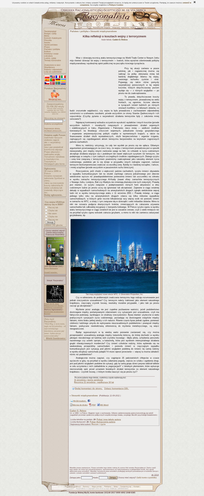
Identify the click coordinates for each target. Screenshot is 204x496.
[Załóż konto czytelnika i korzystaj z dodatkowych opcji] (150, 26)
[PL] (47, 76)
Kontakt (136, 487)
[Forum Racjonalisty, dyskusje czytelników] (80, 26)
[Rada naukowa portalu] (141, 26)
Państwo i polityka (52, 49)
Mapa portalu (97, 487)
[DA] (52, 83)
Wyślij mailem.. (80, 401)
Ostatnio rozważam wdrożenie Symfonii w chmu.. (54, 178)
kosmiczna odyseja (53, 149)
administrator (123, 488)
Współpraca (49, 67)
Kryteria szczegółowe (53, 124)
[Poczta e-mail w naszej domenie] (89, 26)
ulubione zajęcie (51, 140)
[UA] (63, 80)
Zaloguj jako (75, 478)
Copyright (91, 488)
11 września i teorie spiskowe (88, 380)
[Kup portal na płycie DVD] (98, 26)
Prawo (47, 47)
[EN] (52, 76)
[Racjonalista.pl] (102, 21)
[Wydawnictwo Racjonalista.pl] (125, 26)
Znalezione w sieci (52, 65)
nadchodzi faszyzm (53, 137)
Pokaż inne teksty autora (109, 419)
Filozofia (48, 40)
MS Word (104, 405)
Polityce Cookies (116, 5)
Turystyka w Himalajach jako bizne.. (55, 162)
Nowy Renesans (51, 268)
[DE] (58, 80)
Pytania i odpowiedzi (53, 69)
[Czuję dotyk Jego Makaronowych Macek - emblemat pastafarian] (55, 302)
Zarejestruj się (125, 487)
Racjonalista (80, 488)
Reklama (107, 487)
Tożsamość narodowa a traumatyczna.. (54, 158)
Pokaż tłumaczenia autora (102, 422)
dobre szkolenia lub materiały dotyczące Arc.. (53, 190)
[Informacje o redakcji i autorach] (133, 26)
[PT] (52, 80)
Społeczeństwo (51, 45)
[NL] (63, 83)
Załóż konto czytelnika (147, 478)
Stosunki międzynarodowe (103, 31)
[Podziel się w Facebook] (89, 401)
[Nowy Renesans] (55, 264)
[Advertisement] (93, 86)
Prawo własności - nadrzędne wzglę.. (52, 153)
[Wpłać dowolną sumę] (55, 97)
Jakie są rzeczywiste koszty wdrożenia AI (54, 184)
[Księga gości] (116, 26)
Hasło (95, 478)
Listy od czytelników (53, 72)
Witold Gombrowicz (56, 338)
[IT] (63, 76)
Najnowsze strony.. (52, 128)
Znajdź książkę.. (51, 272)
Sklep (115, 487)
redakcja (113, 488)
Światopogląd (50, 31)
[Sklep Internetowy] (107, 26)
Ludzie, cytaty (50, 58)
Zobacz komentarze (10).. (116, 388)
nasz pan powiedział (53, 147)
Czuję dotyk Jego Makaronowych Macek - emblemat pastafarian (54, 306)
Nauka (47, 42)
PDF (94, 405)
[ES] (47, 80)
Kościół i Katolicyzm (53, 38)
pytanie (47, 145)
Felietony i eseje (51, 54)
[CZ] (47, 83)
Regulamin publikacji (72, 487)
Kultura (47, 51)
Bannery (86, 487)
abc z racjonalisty (52, 142)
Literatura (48, 56)
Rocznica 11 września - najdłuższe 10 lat (94, 382)
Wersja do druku (80, 405)
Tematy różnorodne (52, 60)
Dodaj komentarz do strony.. (89, 388)
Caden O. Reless (78, 411)
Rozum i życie (98, 424)
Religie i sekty (50, 34)
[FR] (58, 76)
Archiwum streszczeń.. (53, 131)
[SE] (58, 83)
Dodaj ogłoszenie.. (53, 195)
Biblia (46, 36)
